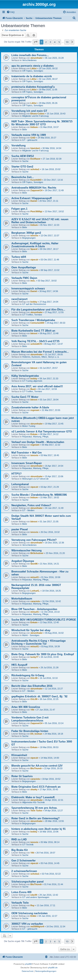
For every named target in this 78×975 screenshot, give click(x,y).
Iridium (34, 127)
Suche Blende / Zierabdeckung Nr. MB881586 (39, 494)
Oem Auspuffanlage (23, 267)
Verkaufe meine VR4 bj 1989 (28, 134)
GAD (32, 137)
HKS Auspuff (19, 664)
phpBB (28, 964)
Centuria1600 (37, 323)
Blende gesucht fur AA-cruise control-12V (37, 765)
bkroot (33, 333)
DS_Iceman (36, 734)
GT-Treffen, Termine (32, 314)
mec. (32, 280)
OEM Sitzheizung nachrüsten (29, 913)
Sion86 (34, 563)
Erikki (33, 916)
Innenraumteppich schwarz (28, 288)
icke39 (33, 895)
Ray (32, 905)
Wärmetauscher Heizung (26, 550)
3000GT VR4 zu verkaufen (27, 923)
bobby (33, 302)
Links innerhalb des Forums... (30, 55)
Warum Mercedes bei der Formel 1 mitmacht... (40, 351)
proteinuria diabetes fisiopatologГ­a (33, 86)
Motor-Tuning (28, 426)
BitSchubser (36, 553)
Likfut (33, 68)
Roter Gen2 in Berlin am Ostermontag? (35, 818)
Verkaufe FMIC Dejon (24, 277)
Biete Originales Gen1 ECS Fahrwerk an (36, 786)
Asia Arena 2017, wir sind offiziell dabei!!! (37, 386)
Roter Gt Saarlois (22, 776)
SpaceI (33, 249)
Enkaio (34, 434)
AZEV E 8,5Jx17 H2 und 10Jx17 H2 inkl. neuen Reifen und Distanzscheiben (39, 221)
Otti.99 (33, 678)
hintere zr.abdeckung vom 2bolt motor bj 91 (38, 828)
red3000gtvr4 (37, 926)
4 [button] (54, 42)
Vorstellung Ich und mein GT (29, 110)
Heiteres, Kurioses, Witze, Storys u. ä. (40, 357)
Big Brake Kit (19, 850)
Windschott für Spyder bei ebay (30, 630)
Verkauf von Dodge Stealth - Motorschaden (37, 442)
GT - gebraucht (29, 140)
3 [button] (50, 42)
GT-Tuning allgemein (32, 381)
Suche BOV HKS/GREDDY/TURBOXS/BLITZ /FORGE (43, 619)
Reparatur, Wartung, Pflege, (35, 436)
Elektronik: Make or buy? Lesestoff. (33, 797)
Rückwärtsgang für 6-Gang (27, 675)
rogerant (34, 410)
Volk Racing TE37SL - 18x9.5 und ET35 (35, 341)
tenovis (34, 235)
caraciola (35, 601)
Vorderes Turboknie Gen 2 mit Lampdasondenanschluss (29, 719)
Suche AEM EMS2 (22, 156)
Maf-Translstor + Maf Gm (26, 452)
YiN (32, 709)
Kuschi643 (35, 180)
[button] (36, 42)
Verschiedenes (29, 60)
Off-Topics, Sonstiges (32, 71)
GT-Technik (28, 844)
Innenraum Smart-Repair (26, 463)
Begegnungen (29, 238)
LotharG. (35, 591)
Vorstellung (18, 145)
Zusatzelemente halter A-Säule (30, 407)
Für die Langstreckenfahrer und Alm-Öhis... (38, 309)
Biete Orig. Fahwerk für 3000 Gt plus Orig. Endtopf (42, 654)
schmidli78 (36, 344)
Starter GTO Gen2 (22, 166)
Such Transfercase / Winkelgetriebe (33, 320)
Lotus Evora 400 (21, 892)
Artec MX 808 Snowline (25, 706)
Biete (24, 129)
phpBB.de (53, 967)
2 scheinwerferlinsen (24, 871)
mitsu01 (34, 577)
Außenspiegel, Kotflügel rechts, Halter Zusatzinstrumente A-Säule (34, 245)
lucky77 (34, 657)
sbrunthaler (36, 58)
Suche (25, 161)
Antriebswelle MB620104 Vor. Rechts (33, 187)
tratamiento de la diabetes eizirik (31, 76)
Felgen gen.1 (19, 208)
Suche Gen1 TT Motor (24, 396)
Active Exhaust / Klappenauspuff (31, 198)
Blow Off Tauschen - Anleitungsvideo (34, 609)
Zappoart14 (36, 190)
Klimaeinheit (19, 755)
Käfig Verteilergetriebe (25, 375)
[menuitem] (11, 12)
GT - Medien (28, 510)
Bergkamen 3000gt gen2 (26, 232)
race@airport (19, 299)
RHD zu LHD (19, 839)
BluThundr (36, 768)
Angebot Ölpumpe (22, 561)
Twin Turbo (36, 810)
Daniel (33, 201)
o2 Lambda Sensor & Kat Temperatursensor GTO (41, 431)
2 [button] (46, 42)
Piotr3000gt (36, 211)
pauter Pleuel (19, 529)
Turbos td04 (18, 256)
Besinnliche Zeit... (22, 177)
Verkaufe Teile (20, 902)
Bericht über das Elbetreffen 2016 (31, 685)
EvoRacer (35, 159)
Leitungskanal (20, 484)
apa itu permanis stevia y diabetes (32, 65)
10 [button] (67, 42)
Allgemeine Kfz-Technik (33, 802)
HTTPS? (16, 473)
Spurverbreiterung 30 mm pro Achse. (34, 807)
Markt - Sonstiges (30, 635)
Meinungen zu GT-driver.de (35, 479)
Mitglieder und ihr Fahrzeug (35, 116)
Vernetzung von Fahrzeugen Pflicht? (34, 539)
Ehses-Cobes (37, 113)
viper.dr (34, 259)
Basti (33, 389)
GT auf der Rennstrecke (34, 304)
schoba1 (34, 169)
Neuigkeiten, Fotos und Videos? (31, 505)
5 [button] (59, 42)
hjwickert (35, 148)
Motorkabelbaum (21, 598)
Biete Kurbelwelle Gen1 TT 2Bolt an (33, 330)
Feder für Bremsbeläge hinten (29, 731)
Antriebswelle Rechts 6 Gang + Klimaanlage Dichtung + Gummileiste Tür (38, 642)
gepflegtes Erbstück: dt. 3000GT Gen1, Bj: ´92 (39, 696)
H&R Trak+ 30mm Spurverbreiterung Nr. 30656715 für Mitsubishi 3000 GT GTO (41, 123)
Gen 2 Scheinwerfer (23, 860)
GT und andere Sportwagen (35, 897)
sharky (33, 789)
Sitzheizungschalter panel (27, 881)
